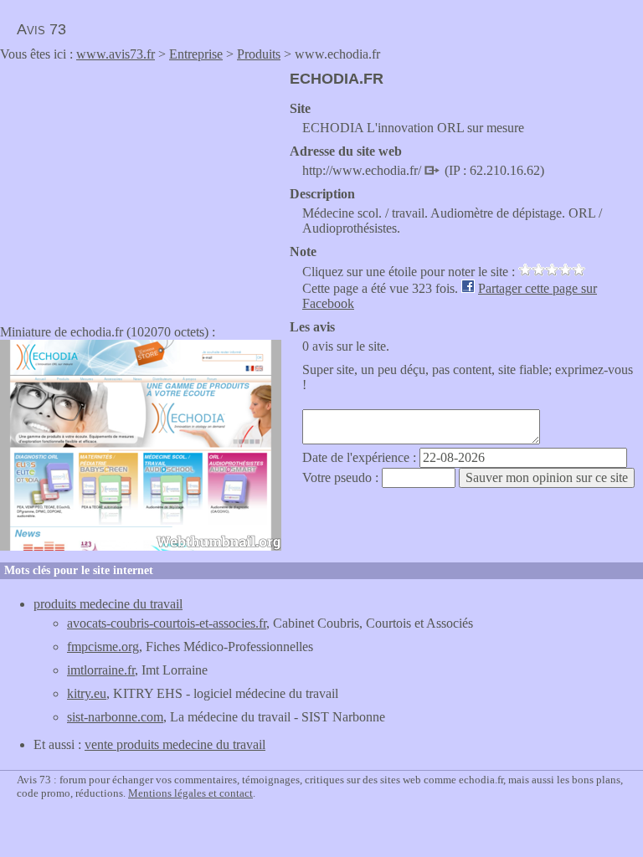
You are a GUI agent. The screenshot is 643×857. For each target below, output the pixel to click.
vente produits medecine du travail (175, 744)
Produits (258, 54)
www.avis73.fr (115, 54)
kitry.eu (86, 693)
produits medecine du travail (108, 604)
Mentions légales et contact (190, 793)
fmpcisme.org (103, 646)
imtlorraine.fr (101, 670)
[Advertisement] (140, 187)
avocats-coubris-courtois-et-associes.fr (166, 623)
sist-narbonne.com (115, 717)
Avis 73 (41, 29)
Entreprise (196, 54)
